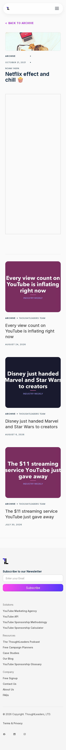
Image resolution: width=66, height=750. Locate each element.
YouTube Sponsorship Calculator (23, 627)
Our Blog (8, 658)
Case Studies (11, 652)
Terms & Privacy (13, 723)
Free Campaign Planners (18, 647)
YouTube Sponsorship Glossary (22, 664)
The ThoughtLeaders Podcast (21, 641)
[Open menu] (57, 8)
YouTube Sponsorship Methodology (25, 622)
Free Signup (10, 678)
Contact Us (9, 683)
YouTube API (10, 616)
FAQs (6, 695)
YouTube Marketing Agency (20, 610)
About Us (8, 689)
